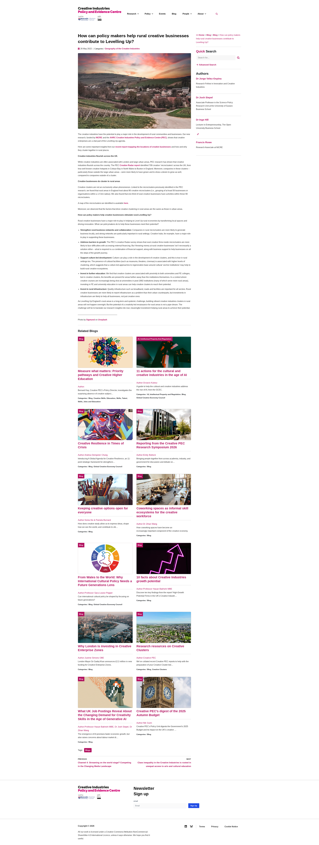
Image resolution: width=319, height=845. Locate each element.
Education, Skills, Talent (117, 398)
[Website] (198, 134)
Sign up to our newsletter (294, 839)
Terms (202, 827)
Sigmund (90, 320)
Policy (148, 14)
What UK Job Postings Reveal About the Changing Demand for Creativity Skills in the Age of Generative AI (105, 715)
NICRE (99, 138)
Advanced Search (207, 65)
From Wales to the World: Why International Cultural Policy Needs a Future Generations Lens (105, 581)
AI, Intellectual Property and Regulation (154, 339)
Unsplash (102, 320)
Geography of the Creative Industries (122, 49)
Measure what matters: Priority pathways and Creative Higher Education (100, 375)
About (200, 14)
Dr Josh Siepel (204, 97)
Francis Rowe (204, 142)
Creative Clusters (159, 669)
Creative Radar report (130, 165)
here (126, 203)
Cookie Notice (231, 827)
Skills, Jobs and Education (89, 402)
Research (131, 14)
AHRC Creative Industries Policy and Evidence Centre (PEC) (138, 138)
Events (162, 14)
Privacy (214, 827)
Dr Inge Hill (202, 119)
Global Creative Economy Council (150, 398)
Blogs (87, 750)
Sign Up (193, 806)
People (186, 14)
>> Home (200, 35)
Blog (174, 14)
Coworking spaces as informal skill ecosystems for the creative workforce (162, 512)
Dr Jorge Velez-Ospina (209, 78)
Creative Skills (100, 398)
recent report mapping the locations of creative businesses (143, 147)
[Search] (238, 58)
